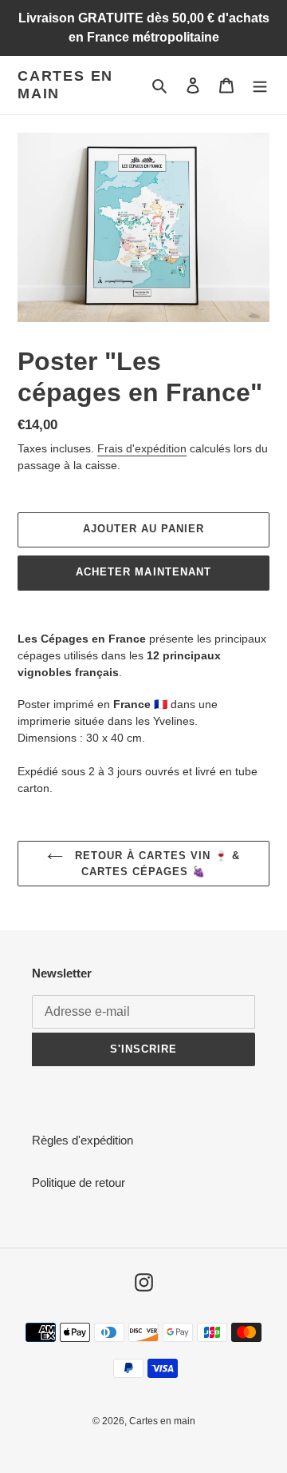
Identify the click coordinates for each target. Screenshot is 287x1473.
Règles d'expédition (82, 1140)
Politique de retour (78, 1182)
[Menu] (260, 85)
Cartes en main (65, 85)
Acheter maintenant (143, 572)
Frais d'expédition (142, 448)
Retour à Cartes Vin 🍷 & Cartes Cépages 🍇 (155, 864)
